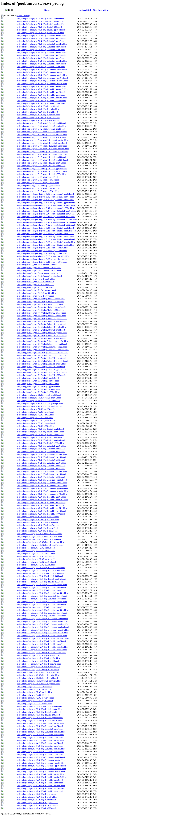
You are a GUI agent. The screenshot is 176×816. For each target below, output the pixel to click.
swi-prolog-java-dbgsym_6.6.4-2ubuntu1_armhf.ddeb (39, 270)
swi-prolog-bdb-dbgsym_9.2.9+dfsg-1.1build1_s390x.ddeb (41, 103)
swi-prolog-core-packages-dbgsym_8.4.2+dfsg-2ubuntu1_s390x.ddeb (45, 208)
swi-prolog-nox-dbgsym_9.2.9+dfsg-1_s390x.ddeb (37, 531)
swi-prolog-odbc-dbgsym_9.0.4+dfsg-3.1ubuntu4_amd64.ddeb (42, 618)
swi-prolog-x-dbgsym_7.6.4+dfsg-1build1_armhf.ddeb (39, 712)
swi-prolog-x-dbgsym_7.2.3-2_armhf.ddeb (34, 692)
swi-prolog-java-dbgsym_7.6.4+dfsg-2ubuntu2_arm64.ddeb (41, 316)
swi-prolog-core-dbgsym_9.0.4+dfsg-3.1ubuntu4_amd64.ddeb (42, 140)
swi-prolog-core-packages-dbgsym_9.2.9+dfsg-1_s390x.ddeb (42, 262)
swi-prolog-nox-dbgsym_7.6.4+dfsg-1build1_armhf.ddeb (40, 434)
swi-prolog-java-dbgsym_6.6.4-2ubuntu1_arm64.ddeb (39, 267)
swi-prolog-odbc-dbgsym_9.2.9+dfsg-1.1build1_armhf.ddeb (41, 644)
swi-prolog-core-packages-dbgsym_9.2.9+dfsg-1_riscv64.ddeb (42, 259)
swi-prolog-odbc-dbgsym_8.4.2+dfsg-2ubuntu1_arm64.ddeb (41, 604)
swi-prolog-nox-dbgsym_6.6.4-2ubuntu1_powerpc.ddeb (40, 403)
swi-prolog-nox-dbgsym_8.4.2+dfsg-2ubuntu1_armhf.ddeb (41, 468)
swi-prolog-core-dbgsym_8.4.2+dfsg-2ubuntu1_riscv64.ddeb (42, 134)
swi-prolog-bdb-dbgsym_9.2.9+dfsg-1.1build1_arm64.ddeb (41, 92)
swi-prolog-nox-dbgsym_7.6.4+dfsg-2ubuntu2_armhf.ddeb (41, 451)
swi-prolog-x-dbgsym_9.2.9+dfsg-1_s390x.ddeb (36, 808)
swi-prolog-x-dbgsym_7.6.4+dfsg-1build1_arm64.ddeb (39, 709)
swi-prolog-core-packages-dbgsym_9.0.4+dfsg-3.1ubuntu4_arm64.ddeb (46, 214)
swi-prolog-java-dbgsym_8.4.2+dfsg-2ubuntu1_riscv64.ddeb (41, 335)
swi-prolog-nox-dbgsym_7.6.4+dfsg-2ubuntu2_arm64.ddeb (41, 449)
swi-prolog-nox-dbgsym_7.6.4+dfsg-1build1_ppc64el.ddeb (41, 440)
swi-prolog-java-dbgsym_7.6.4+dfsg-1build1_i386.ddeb (40, 304)
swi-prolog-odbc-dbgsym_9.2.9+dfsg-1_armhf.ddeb (38, 661)
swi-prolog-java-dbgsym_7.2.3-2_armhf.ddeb (35, 284)
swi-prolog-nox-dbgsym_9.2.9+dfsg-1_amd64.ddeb (38, 517)
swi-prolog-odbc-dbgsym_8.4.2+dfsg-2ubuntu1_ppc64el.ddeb (42, 610)
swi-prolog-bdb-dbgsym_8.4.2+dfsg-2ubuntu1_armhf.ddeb (41, 58)
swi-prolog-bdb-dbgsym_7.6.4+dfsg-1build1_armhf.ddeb (40, 24)
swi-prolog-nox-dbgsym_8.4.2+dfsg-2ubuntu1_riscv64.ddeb (41, 474)
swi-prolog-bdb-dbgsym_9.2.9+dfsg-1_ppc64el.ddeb (38, 115)
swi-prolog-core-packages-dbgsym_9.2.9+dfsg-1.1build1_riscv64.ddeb (46, 242)
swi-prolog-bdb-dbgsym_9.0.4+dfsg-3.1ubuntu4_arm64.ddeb (42, 72)
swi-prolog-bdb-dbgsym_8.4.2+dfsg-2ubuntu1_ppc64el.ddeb (42, 61)
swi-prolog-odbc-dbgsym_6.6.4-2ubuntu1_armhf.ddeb (39, 539)
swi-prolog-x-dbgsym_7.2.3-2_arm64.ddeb (34, 689)
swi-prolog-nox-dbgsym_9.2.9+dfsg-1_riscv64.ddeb (38, 528)
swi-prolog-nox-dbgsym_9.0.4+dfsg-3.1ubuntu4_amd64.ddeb (42, 480)
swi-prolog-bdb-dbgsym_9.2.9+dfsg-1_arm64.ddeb (38, 109)
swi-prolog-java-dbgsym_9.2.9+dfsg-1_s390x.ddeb (38, 392)
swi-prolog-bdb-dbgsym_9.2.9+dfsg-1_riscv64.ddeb (38, 117)
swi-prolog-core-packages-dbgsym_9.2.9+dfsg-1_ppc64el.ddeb (43, 256)
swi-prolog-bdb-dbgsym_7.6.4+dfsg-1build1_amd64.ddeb (40, 18)
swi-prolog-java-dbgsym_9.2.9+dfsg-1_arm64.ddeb (38, 381)
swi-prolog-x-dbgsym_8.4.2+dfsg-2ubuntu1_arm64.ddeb (40, 743)
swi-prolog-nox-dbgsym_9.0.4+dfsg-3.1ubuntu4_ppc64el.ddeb (42, 488)
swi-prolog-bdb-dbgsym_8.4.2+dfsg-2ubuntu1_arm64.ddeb (41, 55)
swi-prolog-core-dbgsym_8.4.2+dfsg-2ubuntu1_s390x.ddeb (41, 137)
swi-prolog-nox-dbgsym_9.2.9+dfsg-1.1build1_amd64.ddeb (41, 497)
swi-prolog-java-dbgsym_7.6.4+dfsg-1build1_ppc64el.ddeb (41, 307)
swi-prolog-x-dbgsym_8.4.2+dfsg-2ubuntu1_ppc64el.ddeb (41, 749)
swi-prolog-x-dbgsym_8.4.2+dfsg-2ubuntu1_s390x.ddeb (40, 754)
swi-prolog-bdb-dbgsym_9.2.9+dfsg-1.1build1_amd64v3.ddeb (42, 89)
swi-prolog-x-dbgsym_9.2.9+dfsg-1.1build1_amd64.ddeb (40, 774)
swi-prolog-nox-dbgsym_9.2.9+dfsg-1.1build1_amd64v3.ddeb (42, 500)
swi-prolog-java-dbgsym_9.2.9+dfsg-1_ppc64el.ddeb (38, 386)
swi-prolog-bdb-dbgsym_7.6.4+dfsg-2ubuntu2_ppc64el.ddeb (42, 44)
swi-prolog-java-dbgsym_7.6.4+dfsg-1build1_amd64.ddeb (41, 299)
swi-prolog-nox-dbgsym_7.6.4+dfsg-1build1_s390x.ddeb (40, 443)
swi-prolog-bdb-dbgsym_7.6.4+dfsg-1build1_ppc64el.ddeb (41, 30)
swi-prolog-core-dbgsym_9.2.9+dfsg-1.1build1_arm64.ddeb (41, 163)
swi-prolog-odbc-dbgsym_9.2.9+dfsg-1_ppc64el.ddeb (39, 664)
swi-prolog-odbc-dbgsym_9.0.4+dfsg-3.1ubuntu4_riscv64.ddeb (43, 630)
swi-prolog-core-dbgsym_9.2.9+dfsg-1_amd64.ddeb (38, 177)
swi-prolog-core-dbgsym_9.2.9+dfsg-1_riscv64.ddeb (38, 188)
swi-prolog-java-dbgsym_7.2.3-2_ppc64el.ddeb (36, 293)
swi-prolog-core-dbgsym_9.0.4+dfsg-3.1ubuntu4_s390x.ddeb (42, 154)
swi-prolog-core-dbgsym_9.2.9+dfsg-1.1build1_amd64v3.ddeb (42, 160)
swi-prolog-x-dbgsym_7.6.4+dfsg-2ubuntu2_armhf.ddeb (40, 729)
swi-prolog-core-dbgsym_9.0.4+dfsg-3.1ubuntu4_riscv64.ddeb (42, 151)
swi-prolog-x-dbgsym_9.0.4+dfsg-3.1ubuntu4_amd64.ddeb (41, 757)
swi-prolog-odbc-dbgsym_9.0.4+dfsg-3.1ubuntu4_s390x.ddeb (42, 633)
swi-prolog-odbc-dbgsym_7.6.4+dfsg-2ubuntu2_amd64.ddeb (42, 585)
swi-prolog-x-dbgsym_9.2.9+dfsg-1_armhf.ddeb (36, 800)
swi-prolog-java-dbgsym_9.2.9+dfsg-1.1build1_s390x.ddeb (41, 375)
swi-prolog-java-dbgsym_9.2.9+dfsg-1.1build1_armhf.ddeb (41, 367)
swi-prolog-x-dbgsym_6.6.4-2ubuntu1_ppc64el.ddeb (38, 684)
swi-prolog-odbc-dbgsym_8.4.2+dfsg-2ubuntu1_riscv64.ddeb (42, 613)
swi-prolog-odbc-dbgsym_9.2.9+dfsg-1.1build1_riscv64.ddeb (42, 650)
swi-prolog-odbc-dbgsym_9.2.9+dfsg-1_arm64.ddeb (38, 658)
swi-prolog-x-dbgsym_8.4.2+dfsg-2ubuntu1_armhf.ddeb (40, 746)
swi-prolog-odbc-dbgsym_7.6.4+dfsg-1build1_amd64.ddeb (41, 568)
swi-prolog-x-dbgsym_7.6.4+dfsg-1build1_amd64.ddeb (39, 706)
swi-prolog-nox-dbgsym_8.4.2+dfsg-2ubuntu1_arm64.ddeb (41, 466)
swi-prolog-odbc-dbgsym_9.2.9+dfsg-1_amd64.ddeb (38, 655)
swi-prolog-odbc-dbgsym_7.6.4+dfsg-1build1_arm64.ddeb (41, 570)
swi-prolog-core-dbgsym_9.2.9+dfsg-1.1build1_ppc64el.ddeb (42, 168)
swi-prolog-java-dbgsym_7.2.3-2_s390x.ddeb (35, 296)
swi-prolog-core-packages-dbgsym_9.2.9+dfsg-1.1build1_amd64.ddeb (45, 228)
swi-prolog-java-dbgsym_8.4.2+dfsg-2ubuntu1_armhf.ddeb (41, 330)
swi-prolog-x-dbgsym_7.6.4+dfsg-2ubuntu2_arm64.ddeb (40, 726)
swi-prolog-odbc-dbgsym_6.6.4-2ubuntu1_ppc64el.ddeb (40, 545)
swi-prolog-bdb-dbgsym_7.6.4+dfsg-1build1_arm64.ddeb (40, 21)
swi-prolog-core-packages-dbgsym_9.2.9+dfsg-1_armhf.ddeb (42, 253)
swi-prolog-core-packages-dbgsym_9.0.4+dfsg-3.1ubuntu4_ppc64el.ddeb (47, 219)
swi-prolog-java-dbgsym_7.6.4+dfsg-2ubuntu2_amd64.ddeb (41, 313)
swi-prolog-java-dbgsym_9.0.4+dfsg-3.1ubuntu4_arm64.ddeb (42, 344)
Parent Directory (23, 16)
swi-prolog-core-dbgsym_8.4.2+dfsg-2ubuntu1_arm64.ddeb (41, 126)
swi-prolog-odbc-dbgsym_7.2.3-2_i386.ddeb (35, 556)
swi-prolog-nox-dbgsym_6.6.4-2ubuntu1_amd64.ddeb (39, 395)
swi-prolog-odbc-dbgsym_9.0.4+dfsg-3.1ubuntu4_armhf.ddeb (42, 624)
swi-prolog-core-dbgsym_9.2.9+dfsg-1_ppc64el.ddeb (38, 185)
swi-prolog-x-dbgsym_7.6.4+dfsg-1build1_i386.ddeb (38, 715)
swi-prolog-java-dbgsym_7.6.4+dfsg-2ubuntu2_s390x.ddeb (41, 321)
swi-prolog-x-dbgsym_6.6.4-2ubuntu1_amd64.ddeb (38, 672)
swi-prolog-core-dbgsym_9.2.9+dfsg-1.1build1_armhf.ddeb (41, 166)
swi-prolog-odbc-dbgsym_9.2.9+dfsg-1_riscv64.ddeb (38, 667)
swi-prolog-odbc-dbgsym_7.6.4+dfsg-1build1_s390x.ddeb (41, 582)
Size (95, 10)
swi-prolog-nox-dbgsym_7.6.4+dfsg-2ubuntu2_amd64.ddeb (41, 446)
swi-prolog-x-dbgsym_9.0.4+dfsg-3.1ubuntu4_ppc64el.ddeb (41, 766)
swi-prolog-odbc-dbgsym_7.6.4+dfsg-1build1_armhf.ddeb (40, 573)
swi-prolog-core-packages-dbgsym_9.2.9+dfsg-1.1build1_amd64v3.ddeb (46, 231)
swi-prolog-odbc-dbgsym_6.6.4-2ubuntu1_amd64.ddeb (39, 534)
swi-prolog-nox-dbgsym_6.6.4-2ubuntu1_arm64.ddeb (39, 398)
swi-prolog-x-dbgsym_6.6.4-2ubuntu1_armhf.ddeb (37, 678)
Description (103, 10)
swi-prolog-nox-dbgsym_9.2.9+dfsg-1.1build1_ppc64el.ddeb (42, 508)
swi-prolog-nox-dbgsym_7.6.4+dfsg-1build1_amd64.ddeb (40, 429)
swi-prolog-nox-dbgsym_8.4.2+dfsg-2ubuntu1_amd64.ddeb (41, 463)
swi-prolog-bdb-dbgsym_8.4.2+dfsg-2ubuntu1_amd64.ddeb (41, 52)
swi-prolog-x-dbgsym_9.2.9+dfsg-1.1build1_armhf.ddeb (40, 783)
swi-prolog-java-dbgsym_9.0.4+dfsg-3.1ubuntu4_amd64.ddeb (42, 341)
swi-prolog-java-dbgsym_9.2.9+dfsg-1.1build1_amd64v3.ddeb (42, 361)
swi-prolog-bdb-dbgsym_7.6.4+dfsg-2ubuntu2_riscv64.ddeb (41, 47)
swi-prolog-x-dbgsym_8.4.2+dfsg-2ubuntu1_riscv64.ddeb (40, 752)
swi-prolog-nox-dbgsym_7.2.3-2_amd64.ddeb (36, 409)
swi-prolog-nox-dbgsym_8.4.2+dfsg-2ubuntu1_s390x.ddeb (41, 477)
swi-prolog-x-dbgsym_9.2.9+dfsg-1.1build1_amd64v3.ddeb (41, 777)
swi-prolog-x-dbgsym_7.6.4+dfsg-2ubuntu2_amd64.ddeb (40, 723)
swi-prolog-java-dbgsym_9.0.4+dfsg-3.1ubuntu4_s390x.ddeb (42, 355)
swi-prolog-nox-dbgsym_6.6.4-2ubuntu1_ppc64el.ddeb (39, 406)
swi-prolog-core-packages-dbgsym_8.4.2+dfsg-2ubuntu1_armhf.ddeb (45, 200)
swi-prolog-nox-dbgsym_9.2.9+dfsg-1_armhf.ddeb (37, 522)
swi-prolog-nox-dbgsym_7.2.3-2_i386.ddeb (35, 417)
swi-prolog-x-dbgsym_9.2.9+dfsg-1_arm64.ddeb (37, 797)
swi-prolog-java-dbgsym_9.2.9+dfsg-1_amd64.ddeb (38, 378)
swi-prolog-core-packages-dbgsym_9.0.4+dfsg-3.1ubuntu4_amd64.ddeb (46, 211)
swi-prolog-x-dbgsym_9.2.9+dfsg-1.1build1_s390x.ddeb (40, 791)
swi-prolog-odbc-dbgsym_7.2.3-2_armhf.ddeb (36, 553)
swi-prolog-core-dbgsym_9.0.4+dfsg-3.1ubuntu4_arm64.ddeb (42, 143)
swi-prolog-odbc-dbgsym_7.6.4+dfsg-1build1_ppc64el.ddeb (41, 579)
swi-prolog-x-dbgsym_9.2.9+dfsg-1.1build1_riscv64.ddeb (40, 788)
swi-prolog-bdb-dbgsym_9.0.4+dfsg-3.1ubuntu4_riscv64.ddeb (42, 81)
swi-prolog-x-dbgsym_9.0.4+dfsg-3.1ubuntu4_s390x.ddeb (41, 771)
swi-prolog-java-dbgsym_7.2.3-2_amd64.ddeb (36, 279)
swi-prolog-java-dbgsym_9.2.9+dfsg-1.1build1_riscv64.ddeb (41, 372)
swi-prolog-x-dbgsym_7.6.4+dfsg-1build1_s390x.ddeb (39, 720)
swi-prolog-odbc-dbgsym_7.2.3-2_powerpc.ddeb (37, 559)
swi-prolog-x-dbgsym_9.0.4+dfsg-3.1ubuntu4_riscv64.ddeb (41, 768)
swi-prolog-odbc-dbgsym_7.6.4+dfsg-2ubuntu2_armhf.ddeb (41, 590)
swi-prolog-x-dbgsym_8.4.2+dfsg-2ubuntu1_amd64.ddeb (40, 740)
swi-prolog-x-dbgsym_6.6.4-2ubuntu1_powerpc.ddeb (39, 681)
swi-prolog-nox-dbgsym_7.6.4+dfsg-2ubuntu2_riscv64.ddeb (41, 457)
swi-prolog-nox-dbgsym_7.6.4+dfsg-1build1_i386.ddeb (39, 437)
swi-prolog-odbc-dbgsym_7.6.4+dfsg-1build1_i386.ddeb (40, 576)
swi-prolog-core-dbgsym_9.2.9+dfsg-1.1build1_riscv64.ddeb (42, 171)
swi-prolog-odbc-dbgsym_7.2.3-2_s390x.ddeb (36, 565)
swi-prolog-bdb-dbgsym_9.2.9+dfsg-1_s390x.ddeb (37, 120)
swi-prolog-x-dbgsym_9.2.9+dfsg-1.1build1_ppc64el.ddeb (41, 785)
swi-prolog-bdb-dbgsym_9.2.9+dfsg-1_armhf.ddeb (37, 112)
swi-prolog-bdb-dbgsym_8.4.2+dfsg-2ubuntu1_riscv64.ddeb (41, 64)
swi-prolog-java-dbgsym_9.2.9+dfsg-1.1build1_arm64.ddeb (41, 364)
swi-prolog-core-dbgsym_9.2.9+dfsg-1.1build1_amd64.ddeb (41, 157)
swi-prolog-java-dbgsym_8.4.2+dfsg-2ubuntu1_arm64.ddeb (41, 327)
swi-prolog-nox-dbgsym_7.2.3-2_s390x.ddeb (35, 426)
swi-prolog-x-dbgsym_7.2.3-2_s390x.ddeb (34, 703)
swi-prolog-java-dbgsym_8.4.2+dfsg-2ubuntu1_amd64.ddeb (41, 324)
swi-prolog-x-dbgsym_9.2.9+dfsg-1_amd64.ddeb (37, 794)
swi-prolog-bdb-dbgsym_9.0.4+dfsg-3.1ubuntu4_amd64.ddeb (42, 69)
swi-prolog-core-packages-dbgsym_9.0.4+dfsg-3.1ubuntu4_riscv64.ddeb (46, 222)
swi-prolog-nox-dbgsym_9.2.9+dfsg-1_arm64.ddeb (38, 519)
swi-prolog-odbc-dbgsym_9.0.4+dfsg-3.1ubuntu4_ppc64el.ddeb (43, 627)
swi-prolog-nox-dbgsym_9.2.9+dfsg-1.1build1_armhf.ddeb (41, 505)
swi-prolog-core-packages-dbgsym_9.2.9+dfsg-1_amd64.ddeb (42, 248)
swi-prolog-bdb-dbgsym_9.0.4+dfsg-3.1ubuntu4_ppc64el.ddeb (42, 78)
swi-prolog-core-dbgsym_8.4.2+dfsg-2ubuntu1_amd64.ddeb (41, 123)
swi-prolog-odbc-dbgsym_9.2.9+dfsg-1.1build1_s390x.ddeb (41, 652)
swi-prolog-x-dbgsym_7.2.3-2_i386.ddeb (34, 695)
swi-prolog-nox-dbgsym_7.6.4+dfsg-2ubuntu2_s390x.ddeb (41, 460)
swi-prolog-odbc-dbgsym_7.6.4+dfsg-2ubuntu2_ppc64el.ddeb (42, 593)
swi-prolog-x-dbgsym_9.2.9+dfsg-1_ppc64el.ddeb (37, 802)
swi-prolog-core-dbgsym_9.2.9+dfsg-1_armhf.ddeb (38, 183)
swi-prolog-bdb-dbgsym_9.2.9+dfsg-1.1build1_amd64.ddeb (41, 86)
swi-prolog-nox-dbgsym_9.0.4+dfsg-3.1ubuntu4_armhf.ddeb (42, 485)
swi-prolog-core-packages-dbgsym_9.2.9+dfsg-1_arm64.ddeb (42, 250)
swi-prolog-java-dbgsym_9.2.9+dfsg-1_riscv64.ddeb (38, 389)
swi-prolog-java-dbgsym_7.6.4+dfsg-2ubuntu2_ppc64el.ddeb (42, 318)
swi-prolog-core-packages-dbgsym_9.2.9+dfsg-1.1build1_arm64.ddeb (45, 233)
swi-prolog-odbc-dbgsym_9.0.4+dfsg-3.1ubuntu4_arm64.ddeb (42, 621)
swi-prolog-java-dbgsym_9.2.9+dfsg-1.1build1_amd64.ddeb (41, 358)
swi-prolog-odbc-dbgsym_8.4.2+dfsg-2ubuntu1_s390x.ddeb (41, 616)
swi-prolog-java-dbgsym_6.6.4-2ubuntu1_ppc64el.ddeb (39, 276)
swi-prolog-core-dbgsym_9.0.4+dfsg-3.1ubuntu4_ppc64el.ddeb (43, 149)
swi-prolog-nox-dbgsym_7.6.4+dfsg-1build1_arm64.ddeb (40, 432)
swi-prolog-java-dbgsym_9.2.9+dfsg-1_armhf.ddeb (38, 384)
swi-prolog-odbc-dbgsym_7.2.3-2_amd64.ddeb (36, 548)
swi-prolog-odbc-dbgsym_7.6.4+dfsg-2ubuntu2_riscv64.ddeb (42, 596)
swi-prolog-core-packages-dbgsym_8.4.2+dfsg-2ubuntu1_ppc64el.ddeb (46, 202)
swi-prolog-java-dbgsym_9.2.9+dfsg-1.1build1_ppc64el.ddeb (42, 369)
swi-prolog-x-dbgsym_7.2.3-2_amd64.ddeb (34, 686)
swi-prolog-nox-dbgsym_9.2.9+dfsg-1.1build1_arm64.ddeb (41, 502)
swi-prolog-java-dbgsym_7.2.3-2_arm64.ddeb (35, 282)
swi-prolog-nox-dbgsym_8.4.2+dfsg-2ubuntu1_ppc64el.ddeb (42, 471)
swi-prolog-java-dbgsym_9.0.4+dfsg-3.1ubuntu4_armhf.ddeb (42, 347)
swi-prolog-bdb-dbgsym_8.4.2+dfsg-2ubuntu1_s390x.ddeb (41, 66)
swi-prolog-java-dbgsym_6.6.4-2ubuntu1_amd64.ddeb (39, 265)
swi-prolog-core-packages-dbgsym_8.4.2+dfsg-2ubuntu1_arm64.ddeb (45, 197)
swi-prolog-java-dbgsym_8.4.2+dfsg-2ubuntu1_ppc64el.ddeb (42, 333)
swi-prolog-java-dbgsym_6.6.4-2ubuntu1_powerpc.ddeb (40, 273)
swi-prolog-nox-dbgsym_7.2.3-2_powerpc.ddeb (36, 420)
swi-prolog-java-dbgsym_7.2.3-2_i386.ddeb (35, 287)
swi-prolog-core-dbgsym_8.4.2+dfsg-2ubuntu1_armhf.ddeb (41, 129)
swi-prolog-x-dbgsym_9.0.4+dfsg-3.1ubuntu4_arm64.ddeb (41, 760)
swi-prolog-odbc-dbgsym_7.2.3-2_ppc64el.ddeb (36, 562)
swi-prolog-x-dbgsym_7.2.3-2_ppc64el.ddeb (35, 701)
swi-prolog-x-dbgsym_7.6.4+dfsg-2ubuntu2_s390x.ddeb (40, 737)
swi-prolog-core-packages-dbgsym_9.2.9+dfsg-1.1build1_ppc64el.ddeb (46, 239)
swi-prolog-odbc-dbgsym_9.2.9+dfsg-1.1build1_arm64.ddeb (41, 641)
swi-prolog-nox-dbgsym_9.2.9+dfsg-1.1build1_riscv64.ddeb (41, 511)
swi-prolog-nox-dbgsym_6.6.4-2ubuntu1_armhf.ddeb (38, 401)
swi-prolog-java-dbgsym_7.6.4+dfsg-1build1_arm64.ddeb (40, 301)
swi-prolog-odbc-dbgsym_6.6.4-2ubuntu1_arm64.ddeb (39, 536)
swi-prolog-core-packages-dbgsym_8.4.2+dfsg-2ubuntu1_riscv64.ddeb (46, 205)
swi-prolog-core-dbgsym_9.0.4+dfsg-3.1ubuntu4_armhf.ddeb (42, 146)
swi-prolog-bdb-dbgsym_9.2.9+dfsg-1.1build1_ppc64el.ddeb (42, 98)
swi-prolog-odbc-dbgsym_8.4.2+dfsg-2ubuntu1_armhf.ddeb (41, 607)
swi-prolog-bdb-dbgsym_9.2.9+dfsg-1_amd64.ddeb (38, 106)
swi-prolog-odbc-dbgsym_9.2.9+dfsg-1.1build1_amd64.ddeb (42, 635)
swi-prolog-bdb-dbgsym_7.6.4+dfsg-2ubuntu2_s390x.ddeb (41, 50)
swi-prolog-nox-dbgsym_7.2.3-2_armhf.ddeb (35, 415)
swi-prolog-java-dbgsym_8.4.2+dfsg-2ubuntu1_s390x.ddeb (41, 338)
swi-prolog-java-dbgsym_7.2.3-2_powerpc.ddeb (36, 290)
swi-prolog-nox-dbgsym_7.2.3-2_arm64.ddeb (35, 412)
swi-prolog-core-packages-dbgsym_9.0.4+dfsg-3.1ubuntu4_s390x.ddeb (46, 225)
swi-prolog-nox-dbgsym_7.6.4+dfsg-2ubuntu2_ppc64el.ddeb (42, 454)
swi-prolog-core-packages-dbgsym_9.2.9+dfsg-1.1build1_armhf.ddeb (45, 236)
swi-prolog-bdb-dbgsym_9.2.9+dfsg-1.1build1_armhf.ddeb (41, 95)
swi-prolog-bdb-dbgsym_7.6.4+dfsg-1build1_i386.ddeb (39, 27)
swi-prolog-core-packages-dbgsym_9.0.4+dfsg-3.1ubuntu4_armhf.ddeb (46, 217)
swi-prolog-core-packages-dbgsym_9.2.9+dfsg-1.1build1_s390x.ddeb (45, 245)
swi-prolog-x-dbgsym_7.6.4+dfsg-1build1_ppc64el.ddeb (40, 718)
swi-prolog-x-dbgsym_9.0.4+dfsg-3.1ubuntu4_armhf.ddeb (41, 763)
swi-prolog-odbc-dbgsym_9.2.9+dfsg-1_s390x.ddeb (38, 669)
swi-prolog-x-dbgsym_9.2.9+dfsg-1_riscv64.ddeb (37, 805)
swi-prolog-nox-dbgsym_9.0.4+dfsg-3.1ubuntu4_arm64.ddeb (42, 483)
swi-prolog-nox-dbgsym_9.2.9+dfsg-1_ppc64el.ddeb (38, 525)
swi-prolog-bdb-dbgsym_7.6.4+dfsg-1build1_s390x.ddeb (40, 33)
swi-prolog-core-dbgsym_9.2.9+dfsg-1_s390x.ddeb (38, 191)
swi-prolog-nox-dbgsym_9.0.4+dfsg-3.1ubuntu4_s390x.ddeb (42, 494)
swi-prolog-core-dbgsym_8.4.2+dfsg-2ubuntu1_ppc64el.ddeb (42, 132)
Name (46, 10)
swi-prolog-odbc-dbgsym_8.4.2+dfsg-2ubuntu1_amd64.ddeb (42, 601)
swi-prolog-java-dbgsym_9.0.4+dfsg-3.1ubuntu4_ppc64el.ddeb (43, 350)
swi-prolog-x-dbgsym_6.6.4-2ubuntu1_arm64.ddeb (38, 675)
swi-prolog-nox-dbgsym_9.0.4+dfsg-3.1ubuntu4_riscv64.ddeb (42, 491)
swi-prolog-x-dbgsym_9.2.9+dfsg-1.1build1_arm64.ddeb (40, 780)
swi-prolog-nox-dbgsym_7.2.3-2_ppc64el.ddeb (36, 423)
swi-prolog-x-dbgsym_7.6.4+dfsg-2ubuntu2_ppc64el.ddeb (41, 732)
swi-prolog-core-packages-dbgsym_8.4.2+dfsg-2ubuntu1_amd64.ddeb (45, 194)
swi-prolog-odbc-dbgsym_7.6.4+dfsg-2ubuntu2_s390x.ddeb (41, 599)
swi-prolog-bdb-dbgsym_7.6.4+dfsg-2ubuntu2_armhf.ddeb (41, 41)
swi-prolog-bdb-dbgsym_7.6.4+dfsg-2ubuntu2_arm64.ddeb (41, 38)
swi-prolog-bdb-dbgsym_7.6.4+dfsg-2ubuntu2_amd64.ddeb (41, 35)
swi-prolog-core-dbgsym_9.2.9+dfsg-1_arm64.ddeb (38, 180)
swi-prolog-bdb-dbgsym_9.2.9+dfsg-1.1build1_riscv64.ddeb (41, 100)
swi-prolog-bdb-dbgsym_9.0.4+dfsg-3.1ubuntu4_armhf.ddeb (42, 75)
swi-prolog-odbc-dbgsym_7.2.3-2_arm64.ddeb (36, 551)
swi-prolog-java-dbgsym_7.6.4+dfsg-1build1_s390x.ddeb (40, 310)
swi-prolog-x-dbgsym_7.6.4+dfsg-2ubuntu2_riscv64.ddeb (40, 735)
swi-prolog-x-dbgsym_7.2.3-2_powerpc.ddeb (35, 698)
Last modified (85, 10)
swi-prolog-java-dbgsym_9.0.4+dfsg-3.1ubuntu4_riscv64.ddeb (42, 352)
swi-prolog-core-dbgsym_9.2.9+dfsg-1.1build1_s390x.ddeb (41, 174)
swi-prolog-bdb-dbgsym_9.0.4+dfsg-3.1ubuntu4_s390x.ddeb (42, 83)
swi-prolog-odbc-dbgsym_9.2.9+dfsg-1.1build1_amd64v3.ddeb (43, 638)
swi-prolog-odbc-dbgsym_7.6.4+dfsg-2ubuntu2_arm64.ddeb (41, 587)
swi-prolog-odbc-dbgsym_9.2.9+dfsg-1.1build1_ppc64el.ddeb (42, 647)
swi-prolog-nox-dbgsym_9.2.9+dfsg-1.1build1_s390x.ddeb (41, 514)
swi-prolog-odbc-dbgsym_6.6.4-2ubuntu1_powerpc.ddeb (40, 542)
